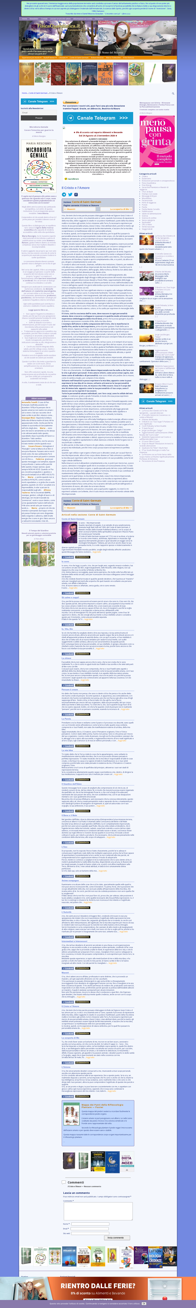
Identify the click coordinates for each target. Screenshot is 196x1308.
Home (24, 18)
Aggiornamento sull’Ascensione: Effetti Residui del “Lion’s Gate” (156, 433)
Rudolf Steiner (49, 57)
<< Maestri (69, 209)
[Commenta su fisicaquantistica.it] (82, 558)
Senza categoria (148, 220)
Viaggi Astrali (147, 229)
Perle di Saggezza (149, 202)
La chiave (66, 658)
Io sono (65, 561)
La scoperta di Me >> (121, 209)
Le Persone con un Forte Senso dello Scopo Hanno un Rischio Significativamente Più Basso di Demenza (156, 456)
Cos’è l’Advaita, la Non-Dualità (154, 426)
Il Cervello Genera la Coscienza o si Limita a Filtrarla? (154, 416)
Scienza (145, 216)
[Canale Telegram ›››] (98, 123)
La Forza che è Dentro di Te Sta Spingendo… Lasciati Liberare (153, 411)
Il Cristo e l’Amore (70, 1006)
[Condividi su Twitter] (69, 195)
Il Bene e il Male (69, 815)
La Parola (66, 719)
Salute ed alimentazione (151, 213)
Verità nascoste (148, 226)
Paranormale (147, 200)
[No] (192, 1304)
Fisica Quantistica (149, 183)
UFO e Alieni (147, 224)
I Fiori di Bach (147, 192)
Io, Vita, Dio (67, 629)
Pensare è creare (70, 689)
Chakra (145, 176)
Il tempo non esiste (149, 194)
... (97, 1123)
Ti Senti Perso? (148, 428)
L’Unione (66, 1067)
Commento (68, 1201)
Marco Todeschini (113, 57)
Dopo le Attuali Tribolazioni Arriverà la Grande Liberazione (156, 444)
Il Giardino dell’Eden (72, 784)
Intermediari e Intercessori (74, 941)
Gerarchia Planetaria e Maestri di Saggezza (153, 188)
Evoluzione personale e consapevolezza (158, 181)
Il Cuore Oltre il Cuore (151, 441)
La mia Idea (67, 750)
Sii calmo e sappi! (70, 597)
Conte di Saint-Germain (79, 57)
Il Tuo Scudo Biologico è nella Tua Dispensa (154, 451)
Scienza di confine (149, 218)
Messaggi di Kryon (149, 196)
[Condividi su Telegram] (64, 195)
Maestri (65, 972)
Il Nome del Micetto (150, 419)
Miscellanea (146, 198)
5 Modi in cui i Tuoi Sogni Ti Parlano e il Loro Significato (156, 422)
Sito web (66, 1233)
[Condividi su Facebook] (75, 195)
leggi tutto (97, 552)
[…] (162, 249)
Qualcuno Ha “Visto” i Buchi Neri (155, 448)
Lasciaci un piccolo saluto (60, 18)
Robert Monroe (97, 57)
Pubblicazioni (147, 211)
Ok (144, 1304)
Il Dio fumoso (128, 57)
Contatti (44, 18)
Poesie (144, 205)
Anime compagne (70, 880)
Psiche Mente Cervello (151, 209)
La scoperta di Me (70, 1038)
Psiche (144, 207)
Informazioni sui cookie (82, 18)
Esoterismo (146, 178)
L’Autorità (66, 912)
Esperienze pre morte (31, 57)
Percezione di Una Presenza (153, 461)
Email (66, 1228)
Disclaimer (99, 18)
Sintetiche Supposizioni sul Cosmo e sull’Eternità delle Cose (155, 438)
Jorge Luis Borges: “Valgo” (152, 430)
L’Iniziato (62, 57)
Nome (66, 1224)
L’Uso (64, 847)
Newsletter (34, 18)
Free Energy (146, 185)
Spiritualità (146, 222)
